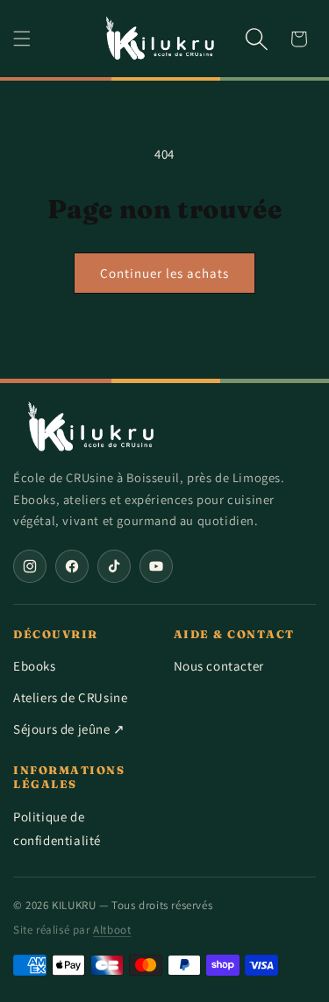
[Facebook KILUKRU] (72, 566)
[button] (22, 38)
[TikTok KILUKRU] (114, 566)
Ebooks (34, 665)
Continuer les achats (164, 273)
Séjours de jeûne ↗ (69, 729)
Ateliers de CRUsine (70, 697)
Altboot (112, 929)
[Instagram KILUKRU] (29, 566)
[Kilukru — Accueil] (92, 427)
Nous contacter (219, 665)
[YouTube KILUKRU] (156, 566)
